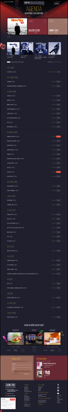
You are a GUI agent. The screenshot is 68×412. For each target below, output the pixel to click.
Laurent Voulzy (10, 113)
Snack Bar (39, 388)
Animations (26, 386)
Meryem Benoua (10, 126)
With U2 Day (9, 219)
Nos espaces (40, 395)
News (58, 401)
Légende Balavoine (10, 260)
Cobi (8, 283)
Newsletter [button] (59, 395)
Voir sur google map (11, 391)
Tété (8, 236)
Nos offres (26, 405)
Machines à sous (27, 396)
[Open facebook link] (8, 1)
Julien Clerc (10, 57)
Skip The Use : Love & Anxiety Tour (13, 227)
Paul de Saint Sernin (11, 223)
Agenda (26, 385)
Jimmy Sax (23, 57)
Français (54, 1)
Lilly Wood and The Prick (12, 118)
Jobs (58, 397)
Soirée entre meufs (11, 317)
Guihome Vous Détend (11, 136)
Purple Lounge (40, 386)
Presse (58, 398)
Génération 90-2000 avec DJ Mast (13, 158)
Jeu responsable (27, 400)
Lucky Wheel (9, 72)
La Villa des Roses (27, 406)
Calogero (9, 172)
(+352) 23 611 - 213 (10, 393)
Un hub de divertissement (42, 394)
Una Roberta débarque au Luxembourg (14, 86)
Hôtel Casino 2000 (27, 404)
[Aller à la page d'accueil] (27, 2)
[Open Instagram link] (9, 1)
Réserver (31, 21)
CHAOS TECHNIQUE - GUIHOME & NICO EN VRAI (41, 58)
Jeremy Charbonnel (11, 190)
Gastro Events (26, 388)
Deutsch (59, 1)
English (56, 1)
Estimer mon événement (42, 396)
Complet (58, 136)
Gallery (58, 400)
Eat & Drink (41, 385)
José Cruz (9, 167)
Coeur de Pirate (10, 176)
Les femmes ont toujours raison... (13, 307)
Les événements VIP (41, 401)
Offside (39, 390)
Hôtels (26, 402)
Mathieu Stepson (10, 250)
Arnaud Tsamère (10, 269)
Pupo (8, 122)
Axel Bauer (51, 57)
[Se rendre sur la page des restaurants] (22, 350)
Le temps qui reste (10, 163)
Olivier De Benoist (10, 186)
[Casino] (34, 350)
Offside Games (26, 399)
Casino (26, 393)
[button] (9, 37)
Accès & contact (60, 399)
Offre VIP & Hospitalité (28, 391)
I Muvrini (8, 154)
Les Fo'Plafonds (10, 265)
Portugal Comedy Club (11, 297)
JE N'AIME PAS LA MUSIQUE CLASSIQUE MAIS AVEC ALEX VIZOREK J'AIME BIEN (20, 273)
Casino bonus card (38, 3)
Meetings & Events (32, 3)
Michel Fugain (9, 232)
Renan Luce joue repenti (11, 141)
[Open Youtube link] (12, 1)
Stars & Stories (26, 390)
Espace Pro (59, 402)
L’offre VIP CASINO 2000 (42, 400)
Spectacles (26, 387)
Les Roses (39, 387)
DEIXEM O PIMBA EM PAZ (11, 109)
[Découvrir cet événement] (44, 21)
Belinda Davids (10, 145)
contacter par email (11, 395)
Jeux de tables (26, 397)
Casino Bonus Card (27, 398)
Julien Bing (9, 81)
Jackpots (25, 395)
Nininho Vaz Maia (10, 104)
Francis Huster (10, 214)
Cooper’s (39, 389)
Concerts (25, 389)
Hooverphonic (9, 200)
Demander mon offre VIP (42, 402)
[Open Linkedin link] (11, 1)
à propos (40, 404)
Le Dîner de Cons (10, 204)
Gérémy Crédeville (10, 149)
